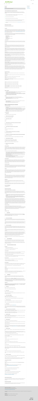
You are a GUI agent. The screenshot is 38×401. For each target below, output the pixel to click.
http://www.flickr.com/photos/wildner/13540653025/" (9, 374)
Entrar (33, 0)
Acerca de (9, 3)
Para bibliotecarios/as (28, 8)
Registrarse (31, 0)
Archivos (6, 3)
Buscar (33, 3)
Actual (4, 3)
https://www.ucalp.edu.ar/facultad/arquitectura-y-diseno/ (10, 389)
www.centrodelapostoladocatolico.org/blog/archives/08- (12, 365)
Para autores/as (28, 7)
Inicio (5, 5)
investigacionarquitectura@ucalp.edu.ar (19, 31)
